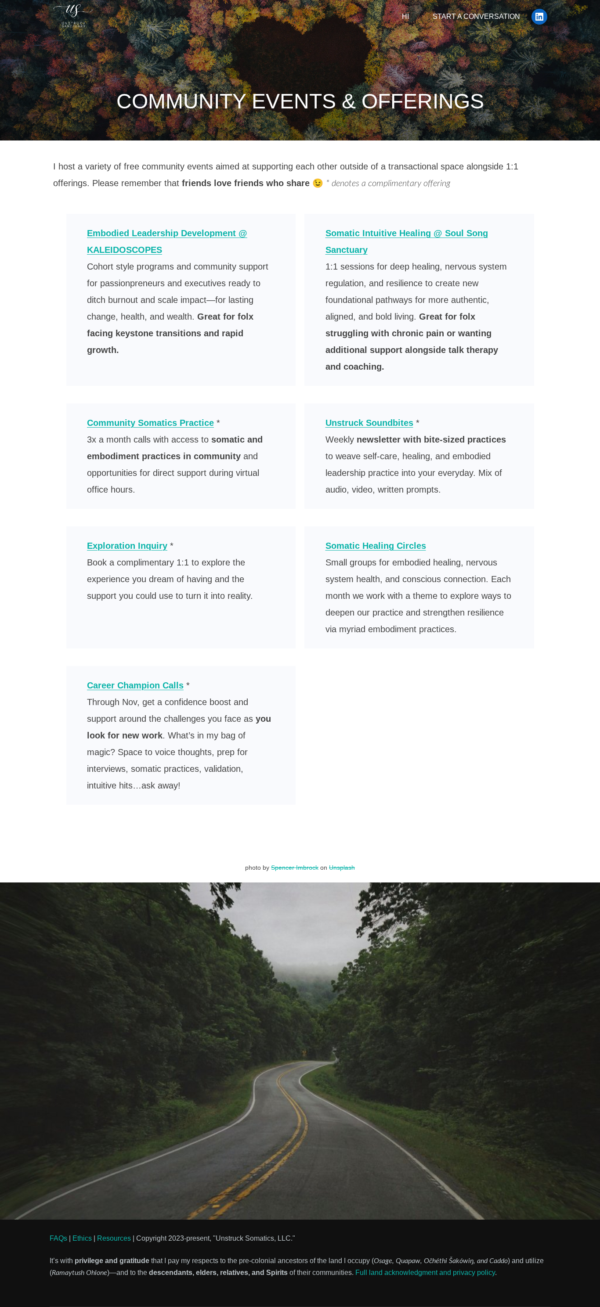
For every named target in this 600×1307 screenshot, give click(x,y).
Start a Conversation (476, 16)
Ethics (82, 1238)
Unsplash (342, 867)
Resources (114, 1238)
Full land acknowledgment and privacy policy (425, 1272)
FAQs (58, 1238)
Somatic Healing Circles (375, 546)
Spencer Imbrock (294, 867)
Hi (405, 16)
